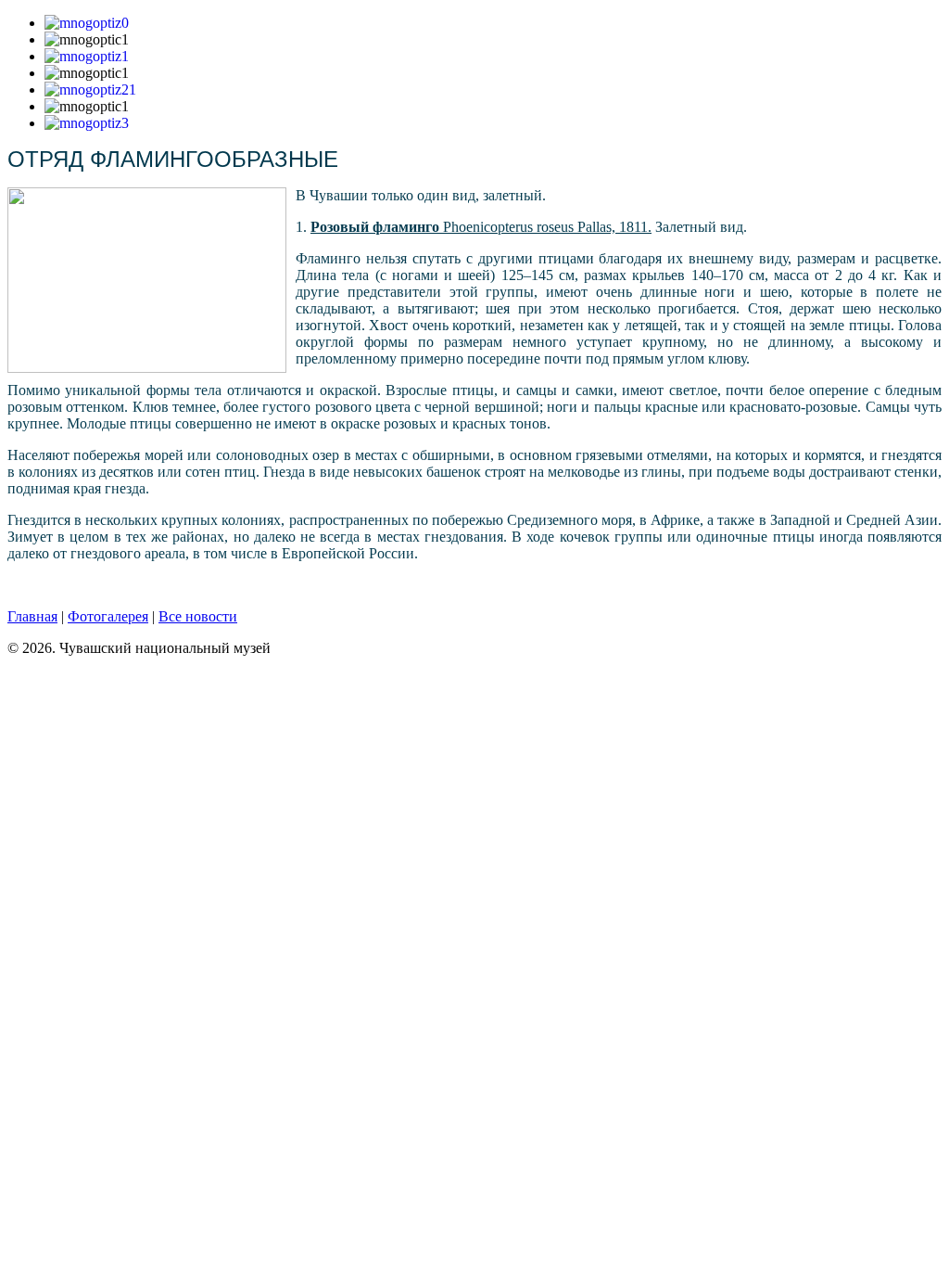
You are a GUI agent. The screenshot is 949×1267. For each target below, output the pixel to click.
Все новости (197, 616)
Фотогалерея (108, 616)
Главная (32, 616)
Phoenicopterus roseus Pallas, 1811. (481, 227)
